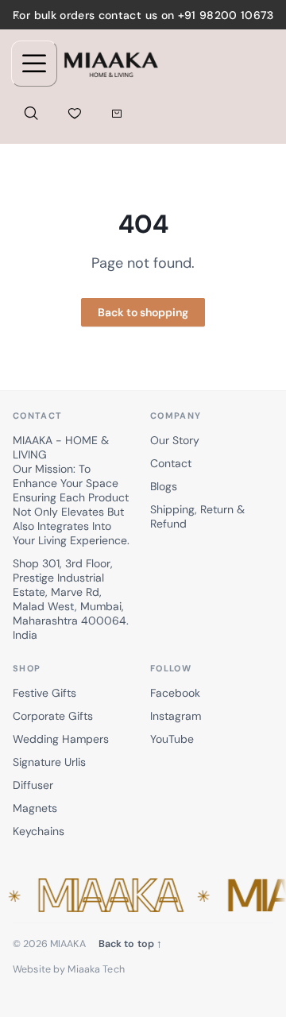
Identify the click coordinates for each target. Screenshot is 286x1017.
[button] (143, 896)
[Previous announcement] (17, 15)
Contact (170, 463)
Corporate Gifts (53, 716)
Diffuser (33, 785)
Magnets (35, 808)
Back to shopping (143, 312)
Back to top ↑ (131, 944)
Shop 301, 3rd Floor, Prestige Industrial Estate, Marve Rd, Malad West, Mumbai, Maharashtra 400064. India (71, 599)
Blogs (163, 486)
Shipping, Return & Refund (197, 516)
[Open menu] (34, 64)
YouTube (172, 739)
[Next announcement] (268, 15)
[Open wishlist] (74, 112)
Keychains (38, 831)
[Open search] (31, 113)
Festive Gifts (44, 693)
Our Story (174, 440)
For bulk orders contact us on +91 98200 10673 (143, 15)
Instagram (175, 716)
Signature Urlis (49, 762)
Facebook (175, 693)
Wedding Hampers (61, 739)
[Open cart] (116, 113)
